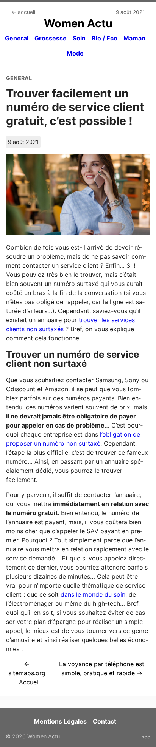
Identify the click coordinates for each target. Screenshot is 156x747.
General (16, 38)
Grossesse (50, 38)
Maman (134, 38)
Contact (104, 721)
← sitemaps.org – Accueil (26, 673)
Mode (75, 53)
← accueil (23, 12)
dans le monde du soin (93, 594)
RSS (145, 736)
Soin (79, 38)
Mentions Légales (60, 721)
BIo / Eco (104, 38)
